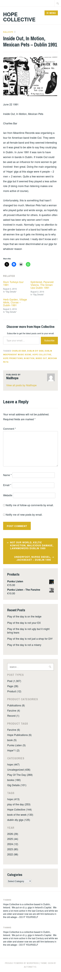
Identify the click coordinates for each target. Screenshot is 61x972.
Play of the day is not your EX (24, 622)
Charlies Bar (19, 351)
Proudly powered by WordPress (22, 963)
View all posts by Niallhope (21, 385)
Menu (53, 12)
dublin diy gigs (35, 351)
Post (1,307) (14, 681)
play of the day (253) (18, 804)
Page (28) (12, 686)
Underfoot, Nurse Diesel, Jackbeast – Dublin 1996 (32, 558)
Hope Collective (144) (19, 809)
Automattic (30, 967)
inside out (41, 358)
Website (7, 495)
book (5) (12, 740)
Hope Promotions (13, 358)
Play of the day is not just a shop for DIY (30, 638)
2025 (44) (12, 839)
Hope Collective (19, 16)
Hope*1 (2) (13, 750)
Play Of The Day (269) (20, 775)
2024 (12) (12, 844)
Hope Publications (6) (19, 735)
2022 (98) (12, 854)
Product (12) (14, 691)
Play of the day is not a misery (24, 645)
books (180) (14, 780)
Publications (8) (16, 705)
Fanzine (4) (13, 710)
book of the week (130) (20, 814)
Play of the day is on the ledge (24, 616)
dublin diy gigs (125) (18, 820)
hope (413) (13, 799)
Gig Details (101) (16, 785)
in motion (29, 358)
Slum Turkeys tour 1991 (13, 283)
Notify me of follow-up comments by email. (30, 505)
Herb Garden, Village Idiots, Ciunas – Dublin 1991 (15, 302)
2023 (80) (12, 849)
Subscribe (49, 340)
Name (7, 475)
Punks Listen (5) (16, 745)
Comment (9, 428)
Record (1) (13, 715)
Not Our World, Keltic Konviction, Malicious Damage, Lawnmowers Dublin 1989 (31, 545)
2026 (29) (12, 834)
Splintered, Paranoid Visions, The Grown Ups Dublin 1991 (41, 284)
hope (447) (13, 764)
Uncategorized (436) (18, 769)
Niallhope (8, 32)
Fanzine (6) (13, 729)
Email (7, 485)
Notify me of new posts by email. (24, 514)
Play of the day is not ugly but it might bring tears (28, 630)
